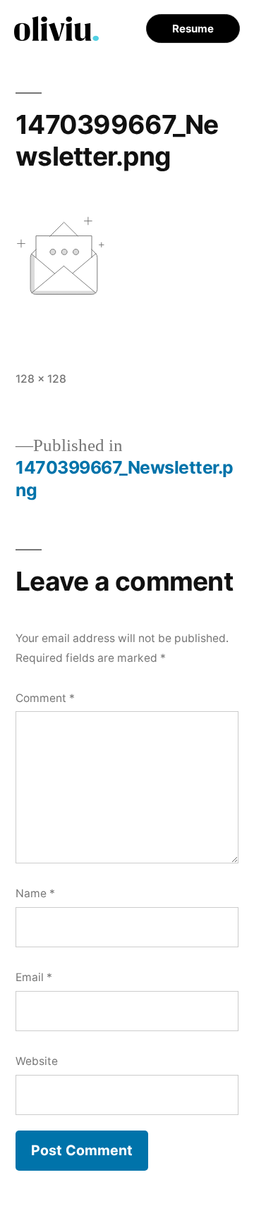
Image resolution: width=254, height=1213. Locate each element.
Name (35, 893)
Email (34, 977)
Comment (45, 698)
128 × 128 (41, 379)
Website (37, 1061)
